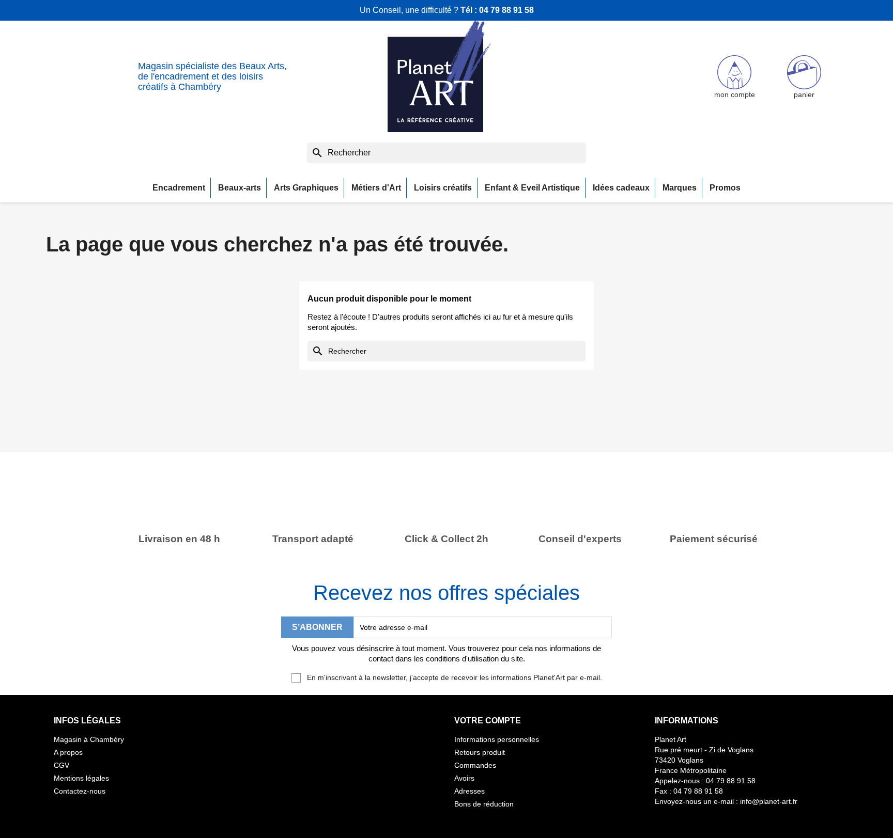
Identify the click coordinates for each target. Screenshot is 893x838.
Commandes (475, 765)
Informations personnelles (496, 739)
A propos (68, 752)
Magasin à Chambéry (89, 739)
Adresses (469, 791)
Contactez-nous (79, 791)
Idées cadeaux (621, 187)
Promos (725, 187)
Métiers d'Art (376, 187)
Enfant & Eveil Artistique (532, 187)
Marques (680, 187)
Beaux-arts (239, 187)
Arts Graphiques (306, 187)
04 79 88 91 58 (506, 10)
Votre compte (487, 720)
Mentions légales (81, 778)
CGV (61, 765)
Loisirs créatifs (443, 187)
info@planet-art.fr (768, 801)
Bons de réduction (484, 804)
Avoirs (464, 778)
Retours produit (479, 752)
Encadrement (178, 187)
